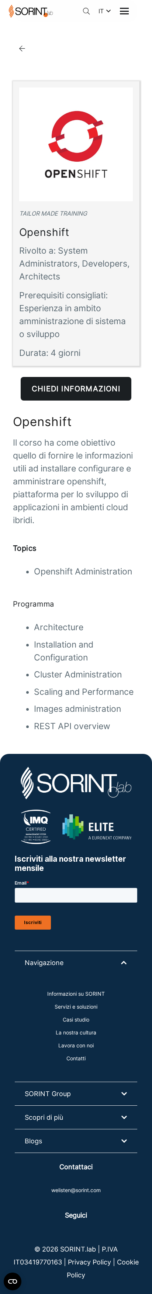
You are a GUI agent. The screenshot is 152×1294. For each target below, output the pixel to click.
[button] (86, 11)
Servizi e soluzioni (76, 1006)
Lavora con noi (76, 1045)
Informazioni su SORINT (76, 994)
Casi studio (76, 1019)
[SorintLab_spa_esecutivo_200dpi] (30, 11)
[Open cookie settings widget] (12, 1281)
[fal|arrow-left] (22, 48)
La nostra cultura (76, 1032)
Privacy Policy (89, 1262)
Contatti (76, 1058)
